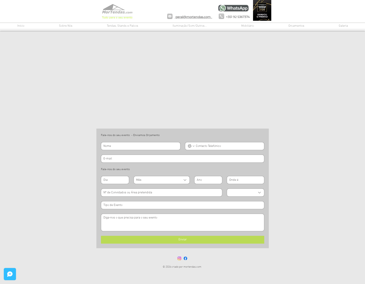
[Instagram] (179, 258)
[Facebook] (185, 258)
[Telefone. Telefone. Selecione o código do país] (191, 146)
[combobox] (162, 180)
